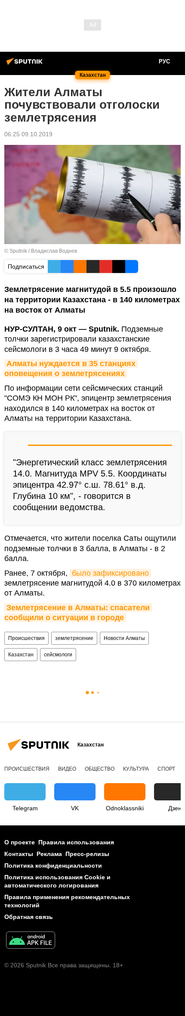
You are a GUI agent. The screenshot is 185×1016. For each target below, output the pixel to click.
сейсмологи (58, 655)
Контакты (18, 853)
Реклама (49, 853)
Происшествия (26, 638)
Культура (136, 769)
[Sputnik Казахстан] (25, 64)
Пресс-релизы (87, 853)
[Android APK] (30, 941)
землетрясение (74, 638)
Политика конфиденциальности (53, 865)
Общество (99, 769)
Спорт (166, 769)
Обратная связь (28, 916)
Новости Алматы (124, 638)
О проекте (19, 842)
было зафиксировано (110, 573)
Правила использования (76, 842)
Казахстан (21, 655)
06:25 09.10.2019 (28, 134)
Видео (67, 769)
